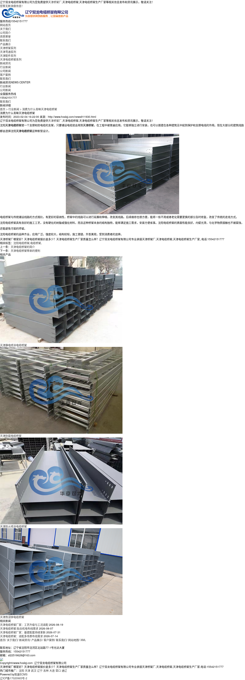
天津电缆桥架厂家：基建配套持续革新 (23, 632)
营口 (58, 670)
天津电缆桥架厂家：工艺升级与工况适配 (24, 624)
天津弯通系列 (8, 52)
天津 (27, 670)
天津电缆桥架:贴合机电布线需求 (19, 628)
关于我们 (5, 29)
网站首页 (5, 25)
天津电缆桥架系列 (10, 59)
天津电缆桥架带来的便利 (25, 250)
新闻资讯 (5, 63)
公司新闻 (5, 71)
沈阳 (21, 670)
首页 (2, 109)
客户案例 (5, 74)
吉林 (46, 670)
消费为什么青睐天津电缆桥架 (39, 109)
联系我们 (5, 40)
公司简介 (5, 32)
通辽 (64, 670)
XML (83, 640)
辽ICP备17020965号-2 (13, 678)
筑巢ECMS (20, 674)
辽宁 (39, 670)
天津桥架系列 (8, 48)
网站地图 (73, 640)
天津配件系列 (8, 55)
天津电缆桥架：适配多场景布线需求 (21, 636)
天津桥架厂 (55, 2)
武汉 (33, 670)
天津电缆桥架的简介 (23, 247)
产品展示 (5, 44)
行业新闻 (5, 67)
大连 (52, 670)
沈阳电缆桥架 (21, 243)
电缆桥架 (35, 243)
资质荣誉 (5, 36)
